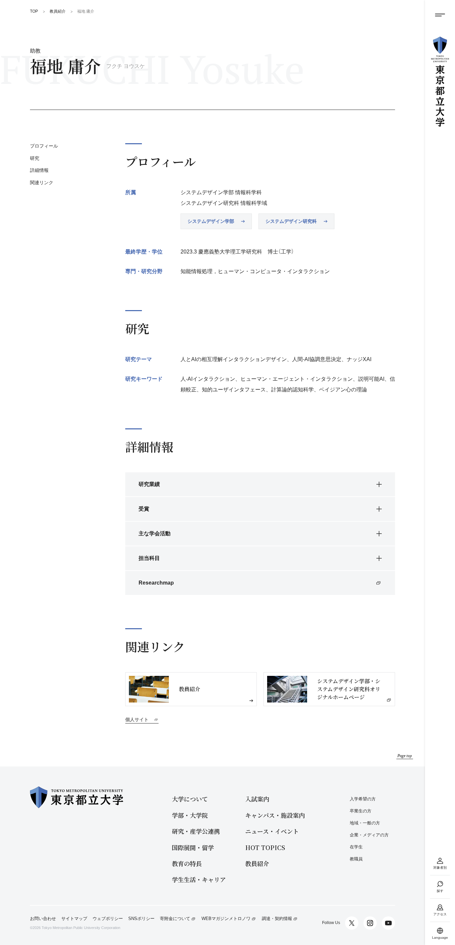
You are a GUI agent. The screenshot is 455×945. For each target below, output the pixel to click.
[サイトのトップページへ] (440, 81)
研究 (34, 158)
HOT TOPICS (265, 847)
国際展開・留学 (193, 847)
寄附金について (175, 918)
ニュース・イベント (272, 831)
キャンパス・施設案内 (275, 815)
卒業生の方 (360, 811)
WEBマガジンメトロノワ (226, 918)
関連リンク (41, 182)
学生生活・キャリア (199, 879)
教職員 (356, 859)
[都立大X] (351, 923)
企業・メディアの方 (369, 835)
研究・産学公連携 (196, 831)
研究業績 (149, 484)
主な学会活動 (155, 533)
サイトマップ (74, 918)
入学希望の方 (363, 799)
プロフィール (44, 146)
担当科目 (149, 558)
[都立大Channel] (388, 923)
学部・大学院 (190, 815)
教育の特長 (187, 863)
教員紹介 (257, 863)
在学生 (356, 847)
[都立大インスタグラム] (370, 923)
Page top (404, 755)
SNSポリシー (141, 918)
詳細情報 (39, 170)
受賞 (144, 509)
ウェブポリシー (108, 918)
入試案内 (257, 799)
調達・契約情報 (277, 918)
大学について (190, 799)
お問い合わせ (43, 918)
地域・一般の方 (365, 823)
